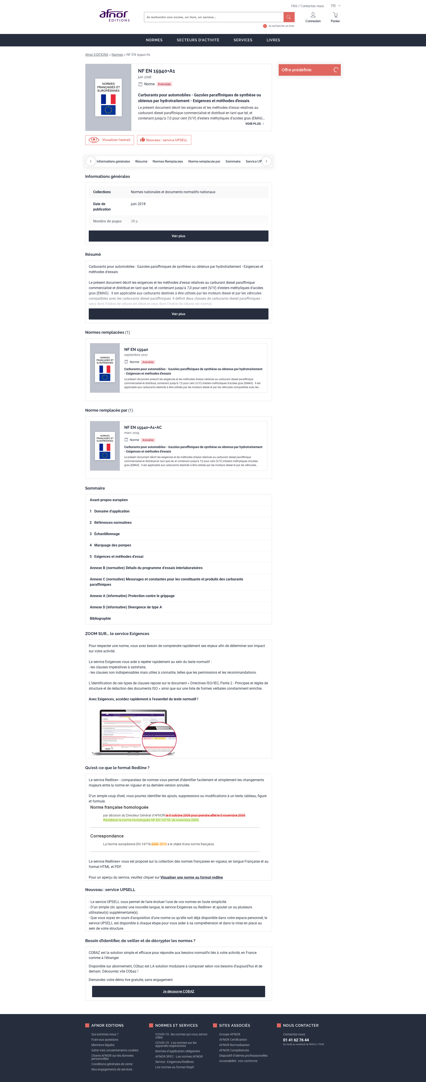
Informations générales (113, 161)
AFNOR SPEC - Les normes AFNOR (179, 1056)
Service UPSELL (257, 161)
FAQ (294, 6)
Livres (273, 40)
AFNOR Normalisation (234, 1045)
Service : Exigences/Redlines (174, 1062)
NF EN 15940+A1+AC (143, 427)
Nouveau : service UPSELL (163, 139)
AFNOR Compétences (234, 1050)
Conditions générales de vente (111, 1064)
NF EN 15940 (136, 349)
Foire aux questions (104, 1039)
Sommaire (233, 161)
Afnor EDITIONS (96, 54)
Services (243, 40)
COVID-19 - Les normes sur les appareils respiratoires (176, 1044)
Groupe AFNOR (229, 1034)
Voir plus (253, 123)
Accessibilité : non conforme (238, 1061)
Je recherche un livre (281, 26)
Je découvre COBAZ (178, 991)
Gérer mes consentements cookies (114, 1050)
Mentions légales (102, 1045)
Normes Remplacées (168, 161)
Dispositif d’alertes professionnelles (243, 1055)
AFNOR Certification (233, 1039)
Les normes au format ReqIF (174, 1067)
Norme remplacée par (204, 161)
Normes (154, 40)
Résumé (141, 161)
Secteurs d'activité (198, 40)
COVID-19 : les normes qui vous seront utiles (181, 1035)
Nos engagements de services (111, 1069)
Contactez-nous (312, 6)
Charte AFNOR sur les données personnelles (112, 1057)
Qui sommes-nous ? (104, 1034)
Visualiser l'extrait (116, 139)
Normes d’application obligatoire (177, 1051)
